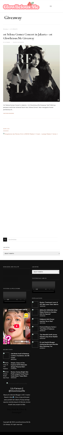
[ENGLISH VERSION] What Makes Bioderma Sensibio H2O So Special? (48, 312)
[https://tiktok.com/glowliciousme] (10, 279)
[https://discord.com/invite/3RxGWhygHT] (16, 279)
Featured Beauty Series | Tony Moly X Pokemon (48, 328)
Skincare (6, 128)
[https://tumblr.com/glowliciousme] (26, 272)
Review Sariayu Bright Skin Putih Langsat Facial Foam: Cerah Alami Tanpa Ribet (19, 374)
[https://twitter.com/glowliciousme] (16, 272)
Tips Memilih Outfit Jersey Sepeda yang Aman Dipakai (48, 336)
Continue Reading (8, 113)
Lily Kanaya (7, 42)
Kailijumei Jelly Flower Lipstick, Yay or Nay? (47, 320)
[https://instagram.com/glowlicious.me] (10, 272)
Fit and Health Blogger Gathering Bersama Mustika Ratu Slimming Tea (49, 344)
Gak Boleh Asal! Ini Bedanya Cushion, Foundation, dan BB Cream (20, 356)
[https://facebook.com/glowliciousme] (21, 272)
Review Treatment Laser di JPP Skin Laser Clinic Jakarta (49, 303)
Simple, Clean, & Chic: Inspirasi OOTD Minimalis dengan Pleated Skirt (19, 365)
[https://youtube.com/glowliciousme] (5, 272)
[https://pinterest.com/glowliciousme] (5, 279)
